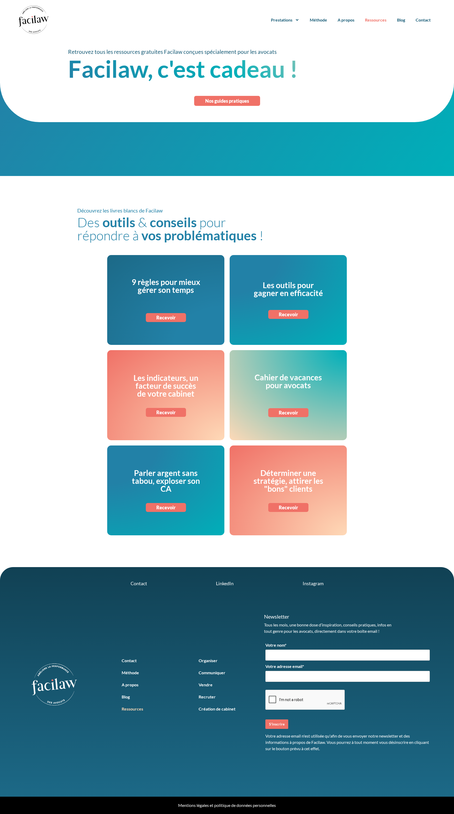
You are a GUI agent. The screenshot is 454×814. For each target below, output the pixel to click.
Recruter (207, 696)
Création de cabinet (217, 708)
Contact (423, 19)
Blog (401, 19)
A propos (346, 19)
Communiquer (212, 672)
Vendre (206, 684)
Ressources (375, 19)
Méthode (318, 19)
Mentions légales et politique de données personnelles (227, 805)
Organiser (208, 660)
